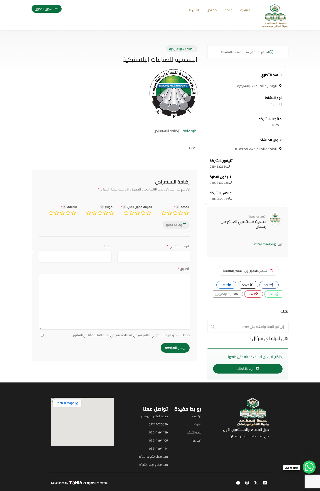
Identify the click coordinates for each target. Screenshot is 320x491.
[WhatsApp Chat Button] (309, 467)
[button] (32, 252)
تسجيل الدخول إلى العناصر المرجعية (244, 271)
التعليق (184, 268)
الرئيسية (245, 10)
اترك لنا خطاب (246, 368)
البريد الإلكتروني (178, 246)
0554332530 (221, 163)
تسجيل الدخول (44, 9)
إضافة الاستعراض (166, 131)
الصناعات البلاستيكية (181, 49)
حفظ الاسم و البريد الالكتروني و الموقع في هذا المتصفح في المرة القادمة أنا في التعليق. (131, 335)
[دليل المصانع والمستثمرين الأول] (275, 15)
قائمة (228, 10)
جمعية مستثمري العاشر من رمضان (243, 224)
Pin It (252, 294)
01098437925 (220, 179)
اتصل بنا (194, 10)
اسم (107, 246)
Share (268, 284)
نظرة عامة (190, 131)
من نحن (212, 10)
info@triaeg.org (265, 244)
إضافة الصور (174, 225)
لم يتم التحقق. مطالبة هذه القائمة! (245, 52)
